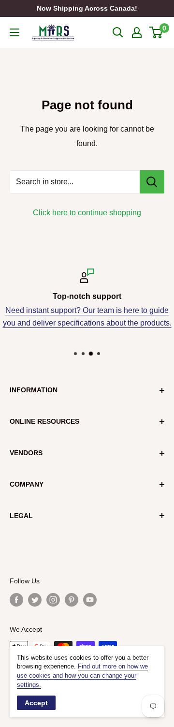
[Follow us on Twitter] (35, 600)
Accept (36, 703)
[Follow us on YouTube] (90, 600)
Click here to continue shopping (87, 212)
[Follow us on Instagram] (53, 600)
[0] (156, 32)
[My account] (137, 32)
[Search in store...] (152, 181)
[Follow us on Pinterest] (71, 600)
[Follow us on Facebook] (16, 600)
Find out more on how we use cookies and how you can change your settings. (82, 675)
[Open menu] (14, 32)
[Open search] (118, 32)
